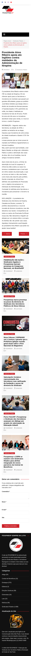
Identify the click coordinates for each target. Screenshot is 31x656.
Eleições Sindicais (7, 590)
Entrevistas (5, 594)
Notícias (4, 602)
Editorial (4, 586)
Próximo (23, 234)
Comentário (6, 491)
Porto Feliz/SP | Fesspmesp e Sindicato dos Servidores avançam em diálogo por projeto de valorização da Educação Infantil (15, 421)
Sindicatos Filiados (22, 69)
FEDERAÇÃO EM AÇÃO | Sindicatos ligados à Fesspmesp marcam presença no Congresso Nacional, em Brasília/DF (14, 264)
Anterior (8, 234)
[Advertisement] (15, 24)
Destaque (5, 582)
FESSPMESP (9, 271)
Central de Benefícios (8, 578)
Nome (4, 502)
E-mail (4, 509)
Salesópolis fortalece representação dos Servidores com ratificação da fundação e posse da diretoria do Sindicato (15, 381)
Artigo (4, 574)
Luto (3, 598)
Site (3, 517)
